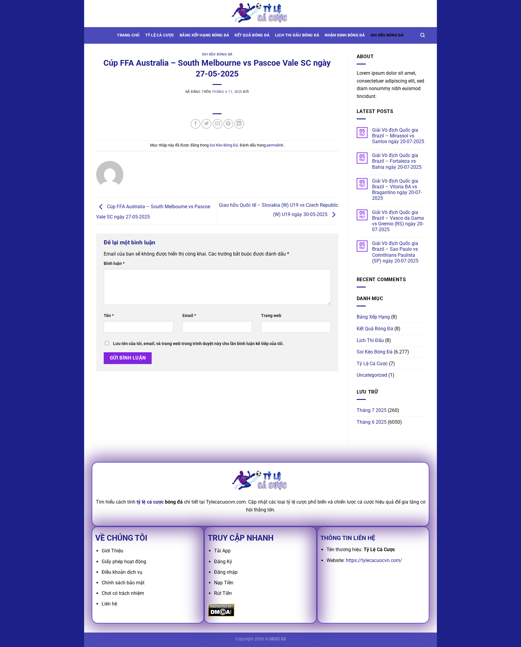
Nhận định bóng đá (345, 35)
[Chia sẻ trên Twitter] (206, 124)
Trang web (271, 315)
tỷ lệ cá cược (150, 502)
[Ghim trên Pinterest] (228, 124)
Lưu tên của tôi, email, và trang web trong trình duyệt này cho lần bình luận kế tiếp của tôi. (198, 343)
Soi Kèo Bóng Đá (387, 35)
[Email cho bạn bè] (218, 124)
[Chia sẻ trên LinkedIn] (239, 124)
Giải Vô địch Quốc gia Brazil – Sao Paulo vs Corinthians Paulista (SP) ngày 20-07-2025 (395, 252)
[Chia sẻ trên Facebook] (196, 124)
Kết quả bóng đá (252, 35)
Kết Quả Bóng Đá (375, 328)
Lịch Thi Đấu (370, 340)
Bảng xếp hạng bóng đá (204, 35)
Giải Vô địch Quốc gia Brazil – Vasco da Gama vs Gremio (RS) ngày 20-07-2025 (398, 221)
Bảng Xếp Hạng (373, 317)
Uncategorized (372, 375)
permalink (275, 145)
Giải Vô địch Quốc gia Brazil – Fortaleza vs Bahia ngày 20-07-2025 (397, 161)
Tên (109, 315)
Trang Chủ (128, 35)
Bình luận (114, 263)
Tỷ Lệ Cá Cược (159, 35)
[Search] (422, 35)
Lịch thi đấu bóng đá (297, 35)
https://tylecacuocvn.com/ (374, 560)
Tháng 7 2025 (372, 410)
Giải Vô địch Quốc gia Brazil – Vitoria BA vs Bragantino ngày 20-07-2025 (397, 189)
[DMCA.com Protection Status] (221, 610)
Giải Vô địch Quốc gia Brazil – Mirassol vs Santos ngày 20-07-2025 (398, 135)
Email (189, 315)
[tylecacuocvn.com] (260, 13)
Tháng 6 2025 (372, 422)
